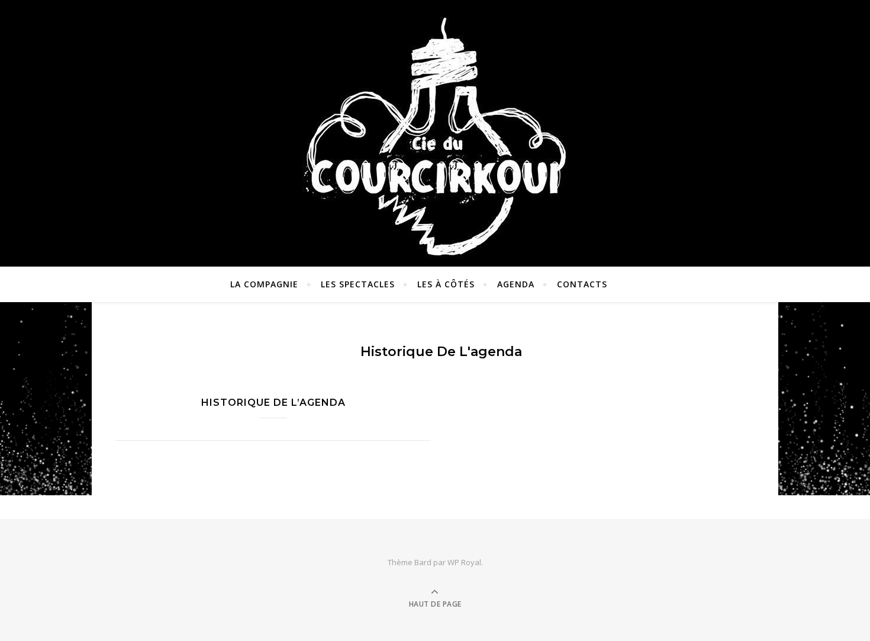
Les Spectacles (358, 284)
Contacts (582, 284)
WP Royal (464, 562)
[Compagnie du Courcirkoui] (435, 130)
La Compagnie (264, 284)
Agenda (515, 284)
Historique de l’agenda (273, 402)
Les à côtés (446, 284)
